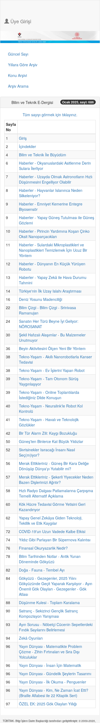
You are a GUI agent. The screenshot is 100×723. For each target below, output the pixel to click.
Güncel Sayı (18, 54)
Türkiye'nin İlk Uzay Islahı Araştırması (50, 291)
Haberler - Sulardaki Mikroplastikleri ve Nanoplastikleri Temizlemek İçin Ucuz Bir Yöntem (53, 250)
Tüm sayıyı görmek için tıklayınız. (50, 114)
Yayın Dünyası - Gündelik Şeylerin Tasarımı (55, 673)
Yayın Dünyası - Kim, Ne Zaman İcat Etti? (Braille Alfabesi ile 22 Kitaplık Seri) (53, 692)
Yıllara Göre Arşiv (22, 64)
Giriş (23, 138)
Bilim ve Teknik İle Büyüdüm (42, 154)
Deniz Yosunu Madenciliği (40, 299)
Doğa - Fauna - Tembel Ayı (42, 570)
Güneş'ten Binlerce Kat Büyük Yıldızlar (51, 441)
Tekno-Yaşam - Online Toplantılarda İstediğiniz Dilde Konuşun (49, 395)
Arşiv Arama (18, 86)
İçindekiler (27, 146)
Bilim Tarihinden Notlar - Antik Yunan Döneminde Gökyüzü (50, 559)
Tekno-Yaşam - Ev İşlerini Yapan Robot (52, 370)
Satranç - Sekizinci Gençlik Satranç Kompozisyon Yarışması (48, 613)
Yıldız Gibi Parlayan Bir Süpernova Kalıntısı (54, 539)
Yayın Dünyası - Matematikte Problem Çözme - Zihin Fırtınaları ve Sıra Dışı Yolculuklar (50, 652)
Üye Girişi (20, 21)
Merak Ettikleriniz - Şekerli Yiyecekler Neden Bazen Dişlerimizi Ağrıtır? (56, 479)
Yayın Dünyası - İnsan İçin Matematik (50, 665)
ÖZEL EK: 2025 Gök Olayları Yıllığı (48, 703)
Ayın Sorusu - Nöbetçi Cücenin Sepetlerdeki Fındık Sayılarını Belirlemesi (56, 627)
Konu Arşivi (17, 75)
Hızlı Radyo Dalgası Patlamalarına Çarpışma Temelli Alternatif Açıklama (56, 493)
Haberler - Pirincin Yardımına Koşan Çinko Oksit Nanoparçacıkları (54, 233)
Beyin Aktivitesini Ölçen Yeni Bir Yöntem (52, 348)
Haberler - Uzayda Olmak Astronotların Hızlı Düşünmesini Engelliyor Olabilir (55, 179)
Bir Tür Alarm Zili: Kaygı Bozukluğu (48, 433)
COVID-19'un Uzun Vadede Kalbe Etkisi (52, 531)
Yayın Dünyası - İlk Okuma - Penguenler (52, 682)
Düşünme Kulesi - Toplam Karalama (49, 602)
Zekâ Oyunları (31, 638)
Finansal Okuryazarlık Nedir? (43, 548)
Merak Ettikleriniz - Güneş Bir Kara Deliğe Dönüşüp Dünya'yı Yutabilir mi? (54, 466)
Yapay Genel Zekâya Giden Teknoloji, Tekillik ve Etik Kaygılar (50, 520)
